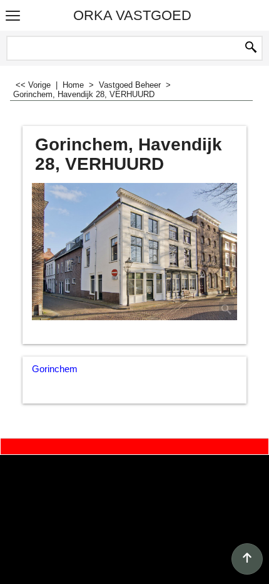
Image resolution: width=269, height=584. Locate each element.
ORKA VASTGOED (132, 15)
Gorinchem (55, 369)
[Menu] (13, 16)
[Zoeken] (250, 48)
